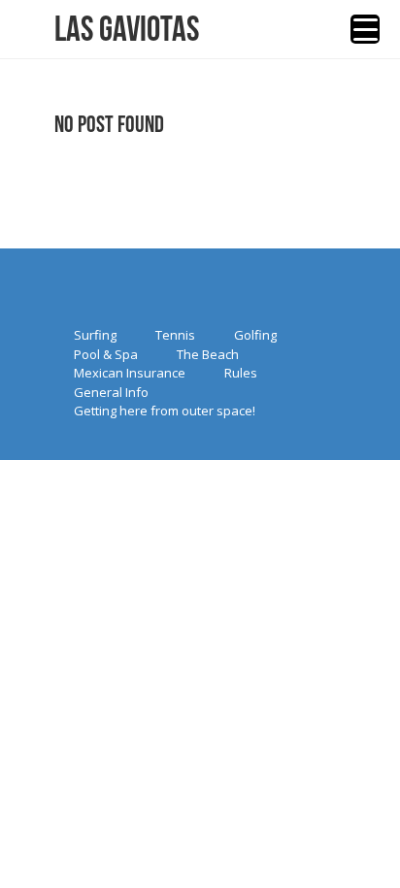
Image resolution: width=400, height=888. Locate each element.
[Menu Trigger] (365, 29)
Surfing (95, 335)
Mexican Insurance (129, 372)
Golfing (255, 335)
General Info (111, 392)
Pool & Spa (106, 354)
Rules (240, 372)
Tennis (175, 335)
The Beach (208, 354)
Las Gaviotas (126, 29)
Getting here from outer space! (164, 410)
